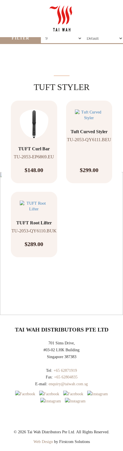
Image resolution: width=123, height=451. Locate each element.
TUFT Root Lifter (34, 222)
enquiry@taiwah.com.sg (68, 384)
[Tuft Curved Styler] (89, 111)
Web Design (43, 442)
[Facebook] (25, 394)
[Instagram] (97, 394)
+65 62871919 (65, 370)
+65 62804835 (66, 377)
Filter (20, 38)
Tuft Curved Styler (89, 131)
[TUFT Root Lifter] (34, 202)
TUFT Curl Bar (34, 148)
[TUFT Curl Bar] (34, 119)
